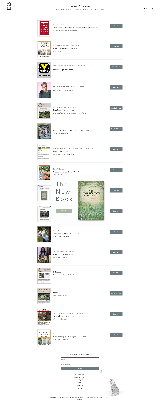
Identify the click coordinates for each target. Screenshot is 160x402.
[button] (105, 178)
